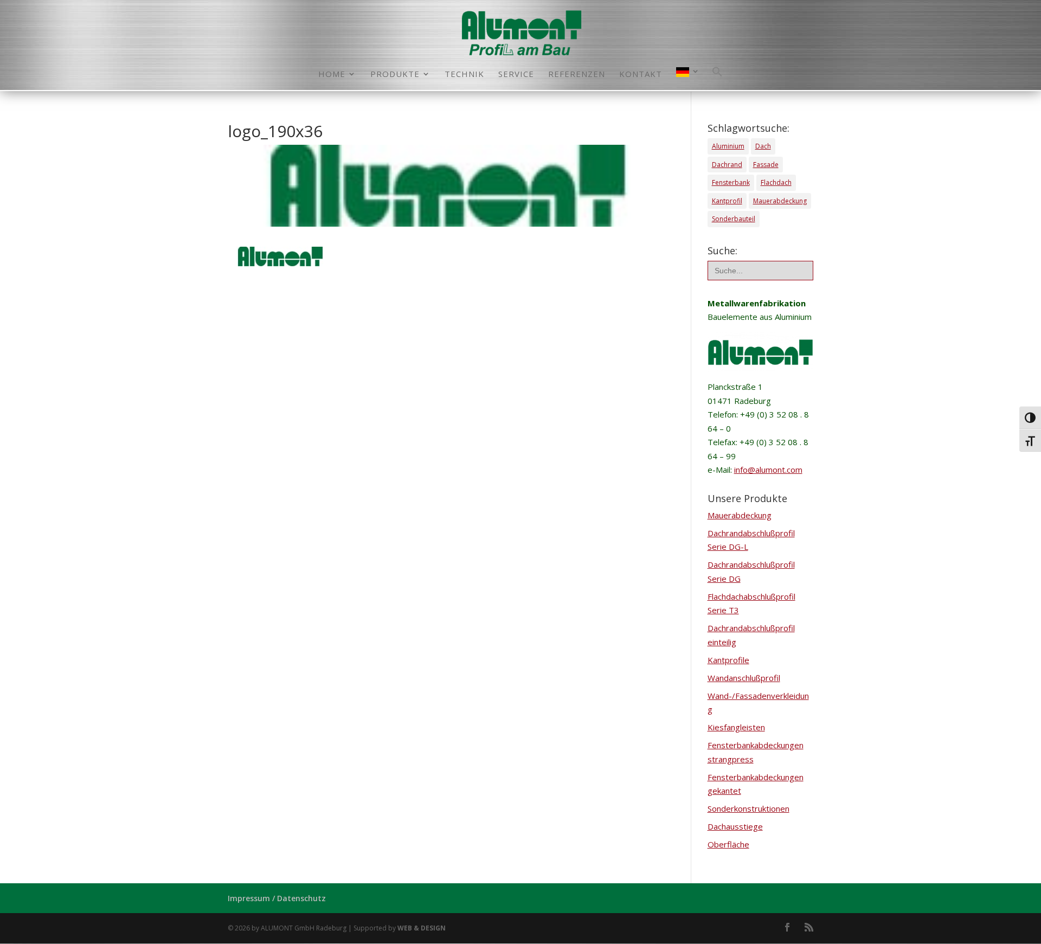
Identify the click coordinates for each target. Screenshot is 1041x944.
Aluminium (728, 146)
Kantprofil (727, 201)
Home (331, 74)
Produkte (395, 74)
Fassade (766, 164)
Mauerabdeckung (780, 201)
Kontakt (640, 74)
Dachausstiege (735, 826)
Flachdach (776, 182)
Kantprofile (728, 659)
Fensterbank (731, 182)
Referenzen (576, 74)
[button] (717, 78)
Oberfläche (728, 844)
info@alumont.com (768, 469)
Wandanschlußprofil (744, 677)
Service (516, 74)
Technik (464, 74)
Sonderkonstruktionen (748, 808)
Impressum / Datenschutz (277, 898)
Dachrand (727, 164)
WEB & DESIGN (421, 928)
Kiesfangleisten (736, 727)
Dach (763, 146)
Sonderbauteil (733, 218)
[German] (688, 78)
